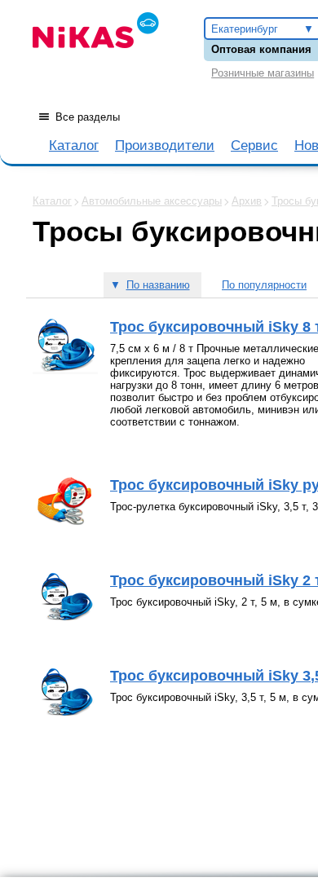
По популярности (264, 285)
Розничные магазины (262, 73)
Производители (164, 145)
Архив (247, 201)
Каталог (74, 145)
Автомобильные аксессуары (152, 201)
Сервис (254, 145)
